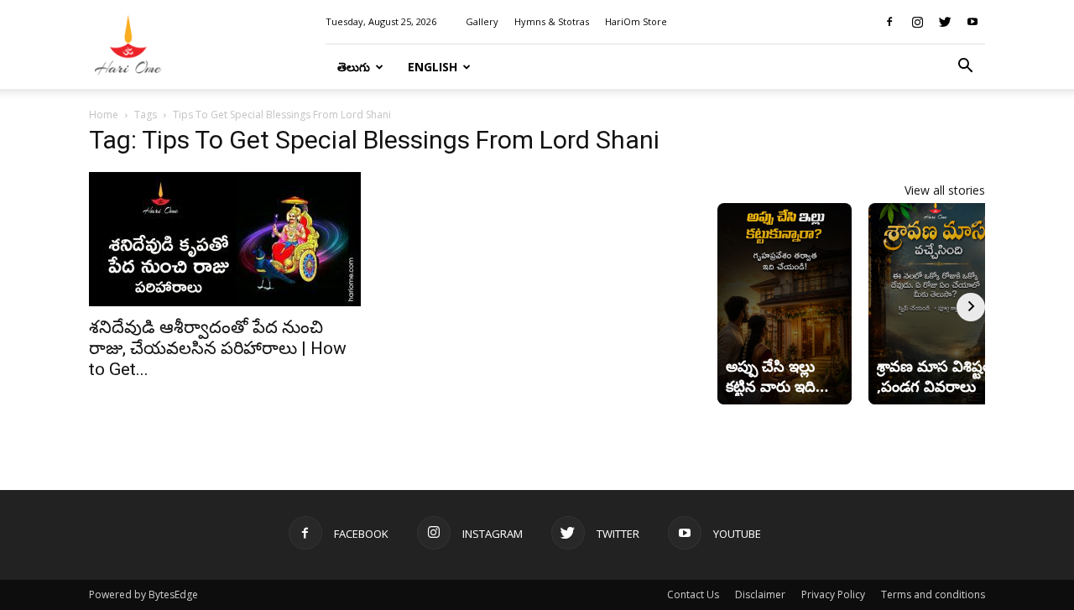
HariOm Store (636, 21)
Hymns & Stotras (551, 21)
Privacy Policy (833, 594)
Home (103, 114)
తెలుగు (353, 67)
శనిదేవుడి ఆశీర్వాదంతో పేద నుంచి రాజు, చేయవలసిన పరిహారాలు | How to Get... (218, 348)
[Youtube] (972, 22)
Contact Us (693, 594)
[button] (965, 68)
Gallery (482, 21)
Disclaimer (760, 594)
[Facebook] (889, 22)
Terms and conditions (933, 594)
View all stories (945, 190)
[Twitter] (944, 22)
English (432, 67)
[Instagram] (917, 22)
